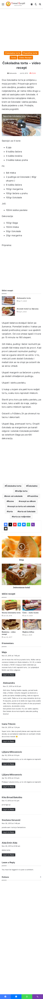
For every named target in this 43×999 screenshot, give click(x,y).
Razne (11, 501)
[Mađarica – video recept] (11, 624)
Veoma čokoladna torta (11, 613)
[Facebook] (6, 524)
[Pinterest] (15, 524)
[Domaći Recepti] (15, 4)
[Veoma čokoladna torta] (11, 605)
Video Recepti (25, 57)
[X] (10, 524)
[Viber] (33, 524)
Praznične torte (30, 53)
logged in (15, 870)
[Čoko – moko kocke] (31, 605)
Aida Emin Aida (9, 843)
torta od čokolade (27, 511)
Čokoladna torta (13, 486)
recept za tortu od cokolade (22, 506)
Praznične (33, 496)
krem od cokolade (14, 496)
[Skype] (19, 524)
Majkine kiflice (28, 632)
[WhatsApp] (28, 524)
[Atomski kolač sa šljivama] (8, 311)
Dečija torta (21, 491)
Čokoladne (32, 486)
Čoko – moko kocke (30, 613)
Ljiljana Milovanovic (12, 752)
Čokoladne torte (12, 53)
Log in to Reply (8, 675)
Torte (13, 57)
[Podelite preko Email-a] (6, 528)
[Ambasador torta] (8, 300)
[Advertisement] (21, 28)
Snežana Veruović (11, 820)
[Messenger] (24, 524)
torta (10, 511)
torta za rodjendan (22, 516)
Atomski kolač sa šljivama (27, 309)
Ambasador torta (24, 298)
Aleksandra (13, 73)
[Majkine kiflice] (31, 624)
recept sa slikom (28, 501)
